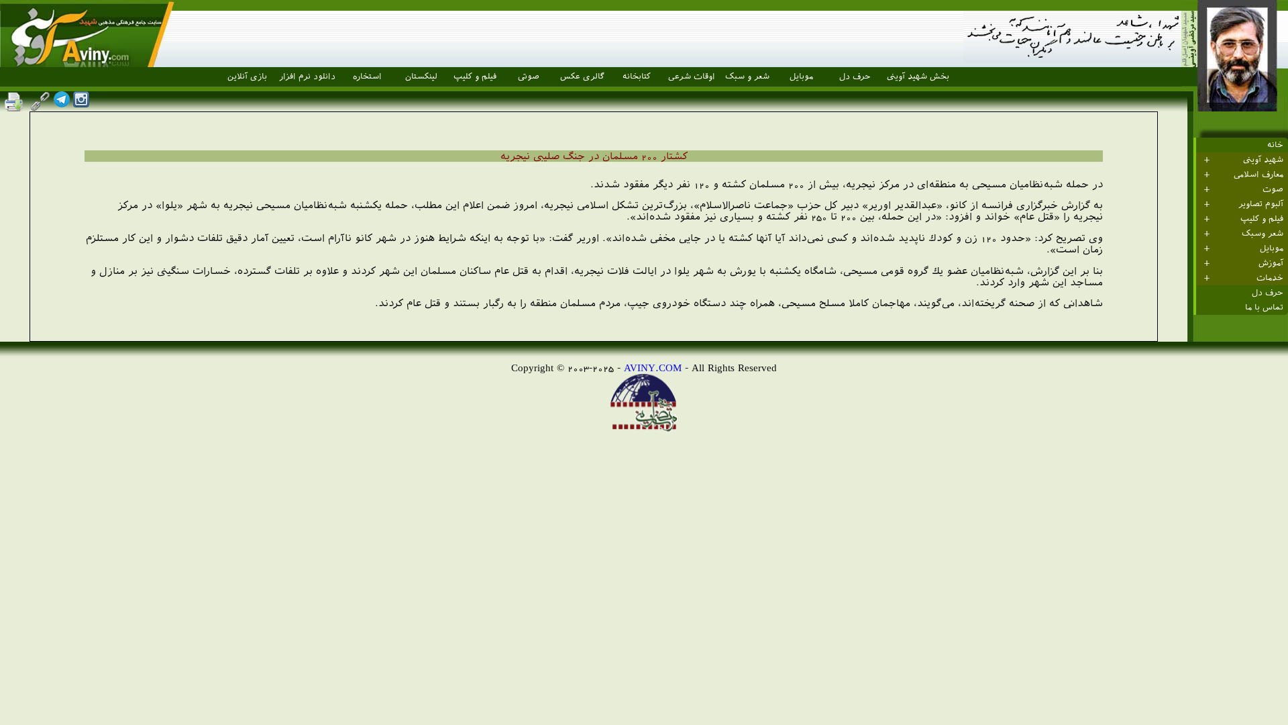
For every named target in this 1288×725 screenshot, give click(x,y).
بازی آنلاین (247, 76)
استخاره (367, 76)
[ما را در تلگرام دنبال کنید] (62, 103)
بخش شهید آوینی (918, 76)
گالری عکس (582, 76)
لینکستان (421, 76)
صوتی (528, 76)
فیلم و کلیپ (474, 76)
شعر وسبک (1262, 233)
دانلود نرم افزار (307, 76)
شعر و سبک (747, 76)
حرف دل (855, 76)
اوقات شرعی (691, 76)
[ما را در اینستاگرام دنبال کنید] (81, 103)
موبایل (801, 76)
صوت (1273, 189)
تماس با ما (1264, 307)
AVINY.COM (653, 367)
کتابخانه (637, 76)
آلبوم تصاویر (1260, 204)
